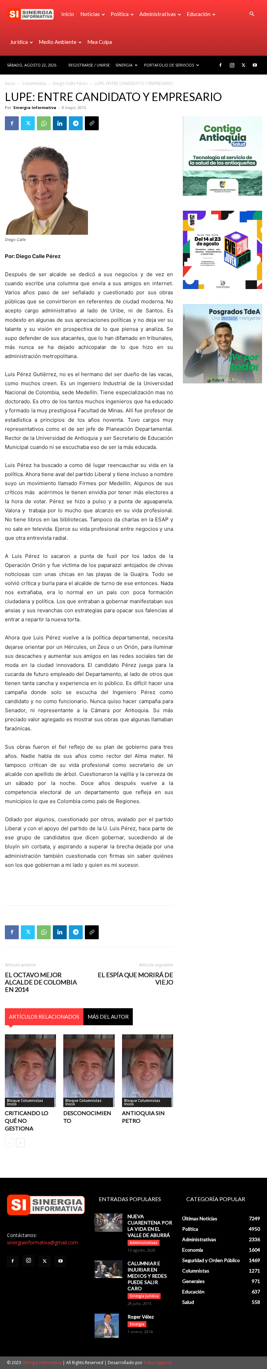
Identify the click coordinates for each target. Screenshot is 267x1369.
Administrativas (157, 14)
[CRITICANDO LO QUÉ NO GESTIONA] (30, 1070)
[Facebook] (220, 65)
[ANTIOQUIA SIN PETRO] (147, 1070)
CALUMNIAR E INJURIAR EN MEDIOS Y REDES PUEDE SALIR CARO (147, 1275)
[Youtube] (255, 65)
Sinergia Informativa (34, 107)
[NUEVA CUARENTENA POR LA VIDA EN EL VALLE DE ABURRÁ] (108, 1222)
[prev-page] (9, 1142)
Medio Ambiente (57, 42)
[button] (251, 14)
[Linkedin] (60, 123)
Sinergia (123, 65)
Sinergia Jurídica (144, 1295)
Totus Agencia (157, 1363)
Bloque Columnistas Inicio (25, 1102)
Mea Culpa (99, 42)
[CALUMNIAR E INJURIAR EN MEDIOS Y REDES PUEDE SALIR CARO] (108, 1269)
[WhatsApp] (44, 123)
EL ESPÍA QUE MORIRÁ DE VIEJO (135, 978)
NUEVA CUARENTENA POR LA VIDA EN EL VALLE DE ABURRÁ (150, 1225)
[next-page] (20, 1142)
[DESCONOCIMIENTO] (88, 1070)
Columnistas (34, 83)
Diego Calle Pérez (70, 83)
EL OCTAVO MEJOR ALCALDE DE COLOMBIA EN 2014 (41, 982)
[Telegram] (76, 123)
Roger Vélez (141, 1317)
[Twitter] (243, 65)
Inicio (67, 14)
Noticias (90, 14)
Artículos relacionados (44, 1016)
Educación (198, 14)
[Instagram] (232, 65)
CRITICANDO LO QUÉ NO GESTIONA (26, 1120)
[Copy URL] (92, 123)
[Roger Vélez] (108, 1326)
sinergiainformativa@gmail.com (42, 1242)
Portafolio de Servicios (169, 65)
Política (120, 14)
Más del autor (108, 1016)
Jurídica (19, 42)
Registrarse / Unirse (89, 65)
